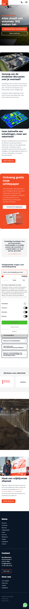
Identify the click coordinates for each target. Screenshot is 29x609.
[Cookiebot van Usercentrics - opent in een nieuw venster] (21, 276)
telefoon (20, 489)
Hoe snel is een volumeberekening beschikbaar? (13, 347)
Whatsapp (4, 491)
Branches (4, 527)
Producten (4, 525)
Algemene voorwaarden (7, 596)
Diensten (4, 523)
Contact (4, 544)
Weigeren (14, 331)
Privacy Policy (5, 600)
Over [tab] (24, 280)
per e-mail (14, 491)
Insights (4, 539)
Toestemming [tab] (5, 280)
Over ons (4, 534)
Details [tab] (14, 280)
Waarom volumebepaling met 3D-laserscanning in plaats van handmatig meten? (12, 354)
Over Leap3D (5, 580)
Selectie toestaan (15, 327)
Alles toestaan (14, 322)
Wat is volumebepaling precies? (13, 272)
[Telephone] (22, 2)
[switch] (25, 308)
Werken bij (4, 537)
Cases (3, 532)
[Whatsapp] (25, 605)
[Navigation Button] (26, 2)
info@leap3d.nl (6, 563)
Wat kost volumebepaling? (11, 341)
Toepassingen (5, 530)
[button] (14, 29)
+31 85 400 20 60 (7, 565)
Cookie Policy (5, 598)
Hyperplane (5, 541)
